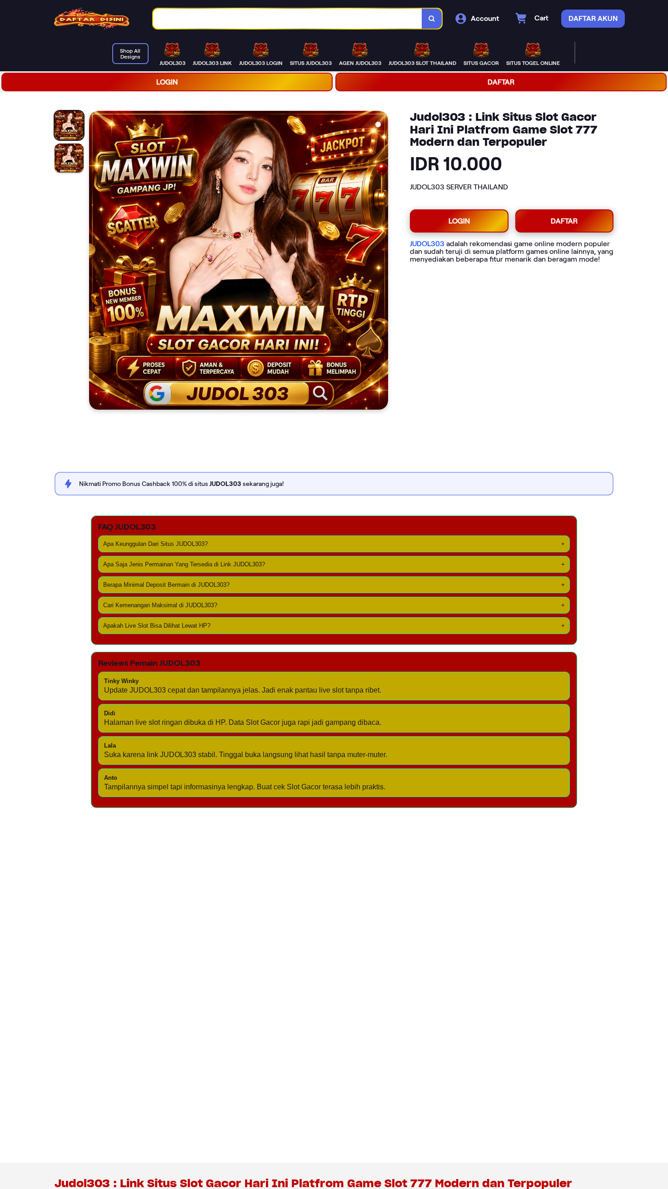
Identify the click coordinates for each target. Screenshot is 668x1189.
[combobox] (287, 19)
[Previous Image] (96, 261)
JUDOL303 (427, 244)
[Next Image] (381, 261)
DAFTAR (501, 82)
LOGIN (167, 82)
